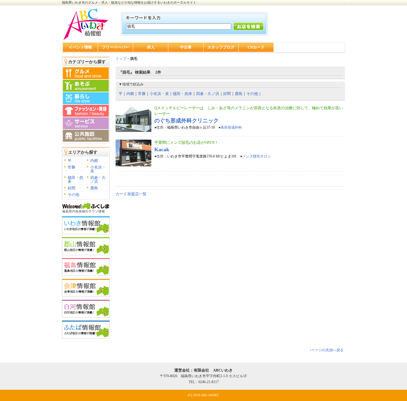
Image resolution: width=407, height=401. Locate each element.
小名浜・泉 (98, 169)
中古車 (186, 47)
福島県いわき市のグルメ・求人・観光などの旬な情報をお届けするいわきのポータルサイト (129, 2)
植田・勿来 (75, 179)
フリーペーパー (115, 47)
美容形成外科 (231, 127)
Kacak (161, 149)
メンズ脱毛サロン (256, 156)
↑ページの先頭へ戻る (327, 350)
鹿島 (94, 188)
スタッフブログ (220, 47)
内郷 (94, 160)
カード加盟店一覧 (131, 194)
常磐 (71, 167)
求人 (151, 47)
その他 (73, 194)
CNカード (256, 47)
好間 (71, 188)
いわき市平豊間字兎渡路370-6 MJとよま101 (202, 156)
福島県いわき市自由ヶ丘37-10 (191, 127)
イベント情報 (80, 47)
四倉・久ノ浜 (98, 179)
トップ (121, 59)
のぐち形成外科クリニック (186, 121)
